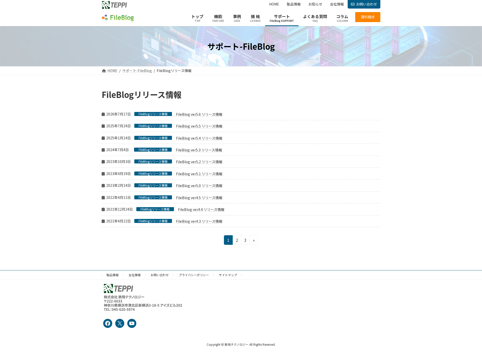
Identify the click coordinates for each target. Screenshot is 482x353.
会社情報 (135, 275)
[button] (367, 17)
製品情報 (112, 275)
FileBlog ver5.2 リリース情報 (199, 161)
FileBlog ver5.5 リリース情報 (199, 126)
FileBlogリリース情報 (153, 114)
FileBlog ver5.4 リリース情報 (199, 138)
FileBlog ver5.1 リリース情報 (199, 173)
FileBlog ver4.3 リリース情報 (199, 221)
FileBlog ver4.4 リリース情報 (201, 209)
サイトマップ (228, 275)
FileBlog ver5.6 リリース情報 (199, 114)
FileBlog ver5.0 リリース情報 (199, 185)
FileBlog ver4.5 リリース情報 (199, 197)
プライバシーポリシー (194, 275)
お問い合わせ (366, 4)
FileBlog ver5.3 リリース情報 (199, 149)
